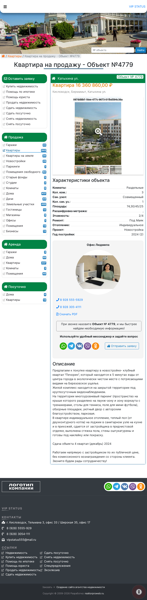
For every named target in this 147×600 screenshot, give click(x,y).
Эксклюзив (52, 570)
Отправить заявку (123, 346)
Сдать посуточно (56, 553)
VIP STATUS (137, 6)
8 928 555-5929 (71, 300)
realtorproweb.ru (94, 593)
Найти (140, 50)
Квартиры (15, 56)
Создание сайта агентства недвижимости (80, 587)
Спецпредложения (57, 565)
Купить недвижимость (21, 557)
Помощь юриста (17, 565)
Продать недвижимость (23, 570)
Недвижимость (16, 553)
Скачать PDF (67, 314)
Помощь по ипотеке (20, 561)
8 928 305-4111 (70, 307)
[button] (98, 129)
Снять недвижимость (59, 557)
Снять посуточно (56, 561)
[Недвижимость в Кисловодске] (3, 56)
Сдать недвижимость (21, 574)
